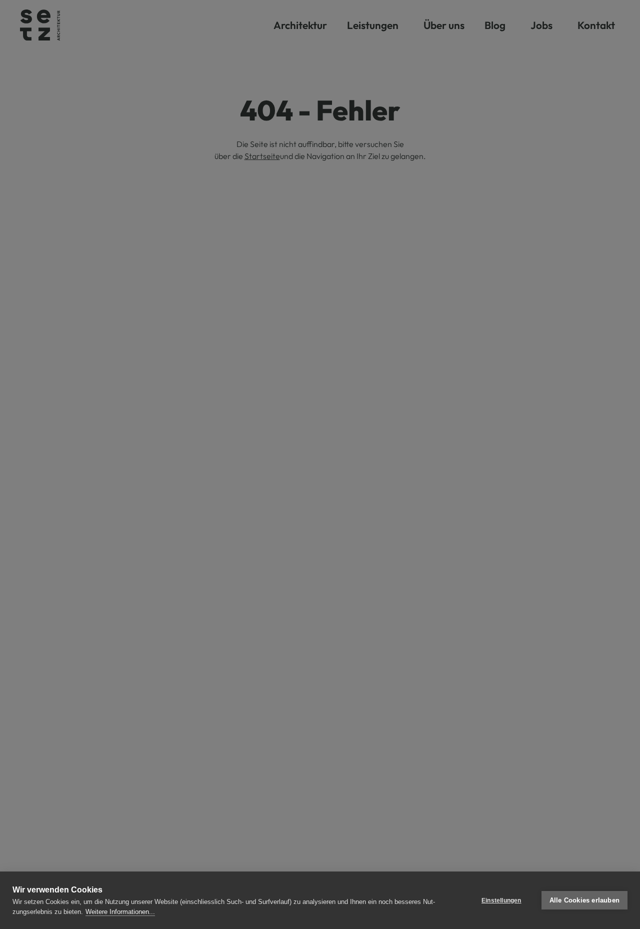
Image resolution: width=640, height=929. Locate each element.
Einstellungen (502, 900)
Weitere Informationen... (120, 912)
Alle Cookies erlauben (585, 900)
